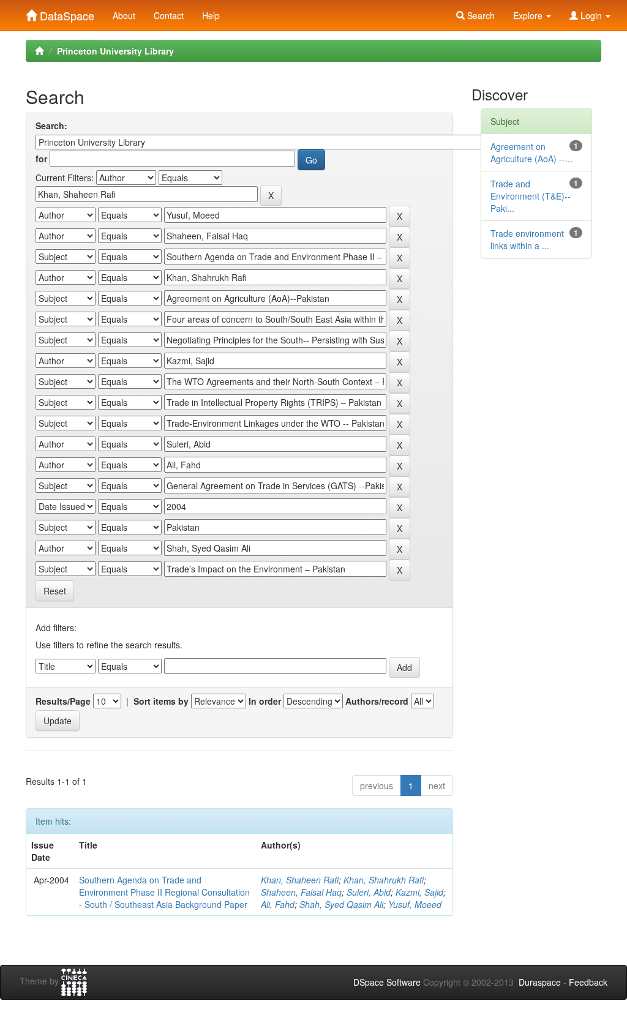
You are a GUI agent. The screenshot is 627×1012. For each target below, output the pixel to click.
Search (480, 15)
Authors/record (376, 701)
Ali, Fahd (278, 904)
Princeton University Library (115, 51)
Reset (54, 591)
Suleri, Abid (369, 892)
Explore (529, 15)
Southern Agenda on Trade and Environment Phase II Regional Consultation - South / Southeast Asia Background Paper (164, 892)
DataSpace (65, 12)
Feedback (588, 982)
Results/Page (63, 701)
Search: (51, 125)
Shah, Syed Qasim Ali (341, 904)
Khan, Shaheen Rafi (300, 880)
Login (591, 15)
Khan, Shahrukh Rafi (384, 880)
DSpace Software (387, 982)
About (124, 15)
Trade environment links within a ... (527, 239)
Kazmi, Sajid (419, 892)
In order (265, 701)
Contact (169, 15)
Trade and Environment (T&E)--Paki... (530, 196)
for (41, 158)
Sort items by (161, 701)
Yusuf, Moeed (414, 904)
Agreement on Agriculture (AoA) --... (531, 152)
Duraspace (540, 982)
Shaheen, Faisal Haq (301, 892)
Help (211, 15)
